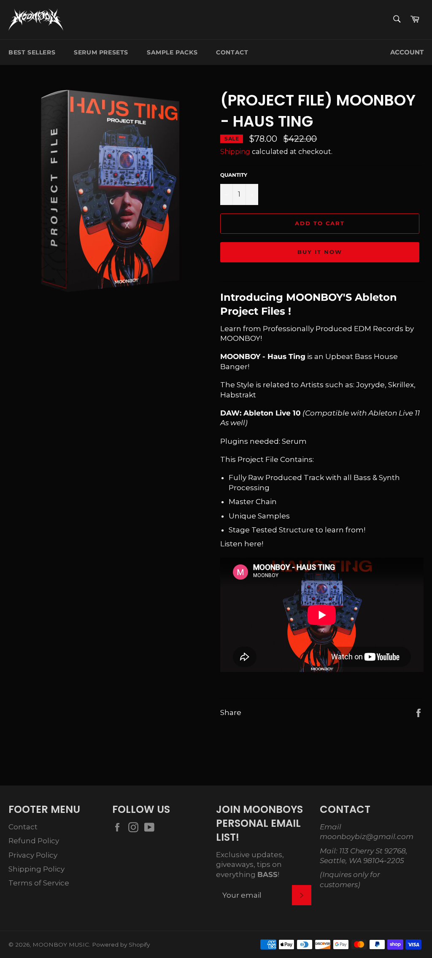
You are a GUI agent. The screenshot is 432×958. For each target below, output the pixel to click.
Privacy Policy (32, 855)
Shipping (235, 152)
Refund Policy (33, 841)
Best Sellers (31, 52)
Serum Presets (101, 52)
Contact (232, 52)
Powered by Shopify (121, 944)
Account (407, 52)
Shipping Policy (36, 869)
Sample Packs (172, 52)
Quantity (233, 175)
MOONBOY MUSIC (60, 944)
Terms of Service (38, 883)
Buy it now (319, 251)
